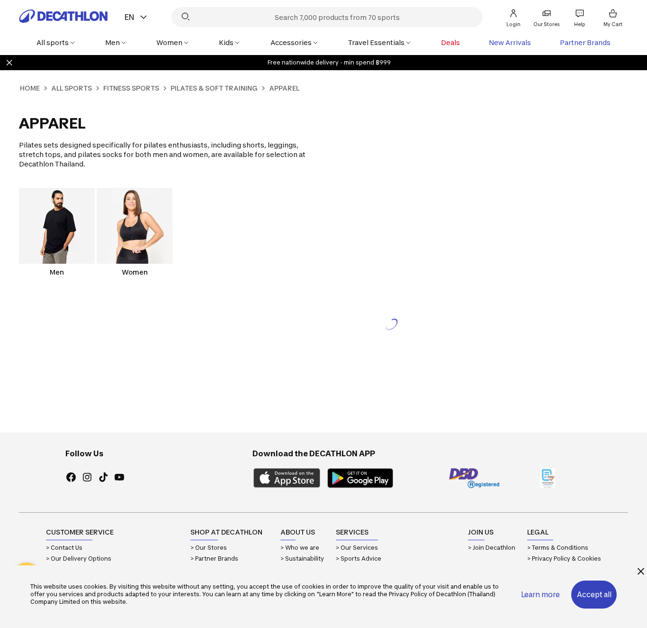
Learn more (540, 594)
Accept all (594, 594)
